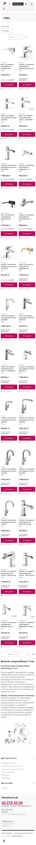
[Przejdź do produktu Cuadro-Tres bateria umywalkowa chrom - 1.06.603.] (9, 406)
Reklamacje (6, 778)
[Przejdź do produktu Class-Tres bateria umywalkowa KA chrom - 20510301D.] (9, 355)
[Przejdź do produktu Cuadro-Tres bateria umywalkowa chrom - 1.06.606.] (27, 457)
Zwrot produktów (8, 772)
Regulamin (6, 775)
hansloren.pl (7, 823)
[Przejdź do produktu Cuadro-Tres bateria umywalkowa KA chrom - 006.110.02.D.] (27, 559)
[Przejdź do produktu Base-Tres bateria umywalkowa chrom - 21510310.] (9, 104)
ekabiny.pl (6, 826)
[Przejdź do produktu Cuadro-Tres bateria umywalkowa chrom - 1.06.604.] (27, 406)
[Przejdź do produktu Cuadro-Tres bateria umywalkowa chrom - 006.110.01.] (27, 355)
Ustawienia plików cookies (11, 766)
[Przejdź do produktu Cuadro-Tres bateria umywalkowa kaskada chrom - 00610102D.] (9, 610)
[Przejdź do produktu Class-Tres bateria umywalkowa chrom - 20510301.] (27, 304)
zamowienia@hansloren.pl (14, 814)
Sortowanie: (5, 27)
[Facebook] (4, 841)
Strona (12, 37)
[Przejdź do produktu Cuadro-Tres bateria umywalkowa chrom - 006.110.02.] (9, 153)
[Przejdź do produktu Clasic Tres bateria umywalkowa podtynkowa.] (27, 252)
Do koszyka (9, 85)
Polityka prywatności (9, 763)
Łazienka (7, 13)
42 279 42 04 (12, 803)
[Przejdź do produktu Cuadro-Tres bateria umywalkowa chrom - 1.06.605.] (9, 457)
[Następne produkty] (29, 654)
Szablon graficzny (12, 836)
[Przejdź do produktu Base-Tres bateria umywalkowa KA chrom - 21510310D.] (27, 104)
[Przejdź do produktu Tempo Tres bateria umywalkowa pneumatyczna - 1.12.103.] (27, 203)
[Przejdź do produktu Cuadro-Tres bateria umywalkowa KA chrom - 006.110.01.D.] (9, 559)
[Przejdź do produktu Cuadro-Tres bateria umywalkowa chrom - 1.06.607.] (9, 508)
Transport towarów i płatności (13, 769)
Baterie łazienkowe (17, 13)
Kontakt (5, 788)
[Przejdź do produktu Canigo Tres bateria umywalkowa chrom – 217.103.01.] (9, 252)
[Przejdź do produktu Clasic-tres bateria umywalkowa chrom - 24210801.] (9, 304)
